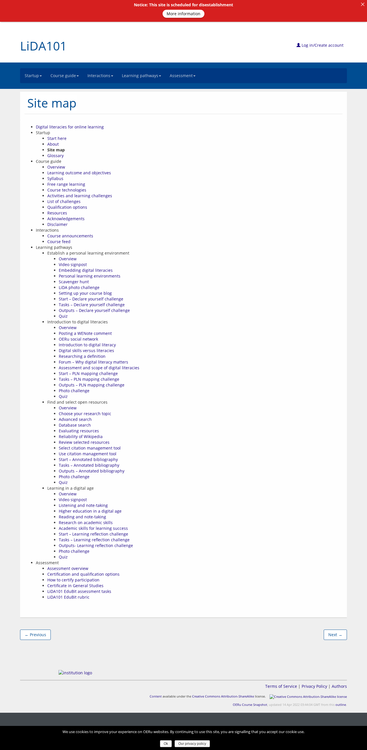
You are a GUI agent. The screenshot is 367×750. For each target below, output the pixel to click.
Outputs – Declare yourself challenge (94, 310)
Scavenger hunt (74, 281)
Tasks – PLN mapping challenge (89, 379)
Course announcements (70, 236)
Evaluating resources (79, 430)
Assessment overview (67, 568)
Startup (32, 75)
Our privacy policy (192, 744)
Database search (75, 425)
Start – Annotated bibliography (88, 459)
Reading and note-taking (82, 516)
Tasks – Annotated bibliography (89, 465)
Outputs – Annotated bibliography (91, 471)
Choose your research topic (85, 413)
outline (340, 704)
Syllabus (55, 178)
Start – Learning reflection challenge (93, 534)
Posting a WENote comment (85, 333)
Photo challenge (74, 390)
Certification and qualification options (83, 574)
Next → (335, 634)
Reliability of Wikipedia (81, 436)
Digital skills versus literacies (86, 350)
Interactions (98, 75)
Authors (339, 686)
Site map (52, 103)
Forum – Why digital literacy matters (93, 362)
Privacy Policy (314, 686)
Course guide (63, 75)
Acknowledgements (66, 218)
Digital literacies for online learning (70, 127)
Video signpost (73, 264)
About (53, 144)
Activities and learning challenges (79, 195)
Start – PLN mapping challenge (88, 373)
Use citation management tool (87, 453)
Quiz (63, 316)
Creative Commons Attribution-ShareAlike (223, 696)
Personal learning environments (89, 276)
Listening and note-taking (83, 505)
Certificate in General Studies (75, 585)
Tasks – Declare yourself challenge (92, 304)
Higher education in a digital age (90, 511)
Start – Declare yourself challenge (91, 299)
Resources (57, 213)
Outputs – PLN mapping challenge (91, 385)
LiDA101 (43, 46)
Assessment (181, 75)
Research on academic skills (86, 522)
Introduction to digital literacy (87, 344)
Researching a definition (82, 356)
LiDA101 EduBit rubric (68, 597)
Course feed (59, 241)
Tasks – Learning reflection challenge (94, 539)
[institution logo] (75, 673)
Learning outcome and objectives (79, 172)
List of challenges (64, 201)
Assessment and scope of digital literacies (99, 367)
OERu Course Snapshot (250, 704)
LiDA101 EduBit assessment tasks (79, 591)
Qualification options (67, 207)
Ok (166, 744)
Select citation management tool (90, 448)
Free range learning (66, 184)
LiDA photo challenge (79, 287)
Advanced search (75, 419)
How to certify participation (73, 580)
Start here (57, 138)
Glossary (55, 155)
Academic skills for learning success (93, 528)
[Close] (362, 4)
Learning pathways (140, 75)
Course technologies (66, 190)
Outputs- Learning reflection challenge (96, 545)
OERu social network (78, 339)
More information (183, 13)
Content (156, 696)
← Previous (35, 634)
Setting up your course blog (85, 293)
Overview (56, 167)
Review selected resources (84, 442)
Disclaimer (57, 224)
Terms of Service (281, 686)
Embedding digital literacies (86, 270)
